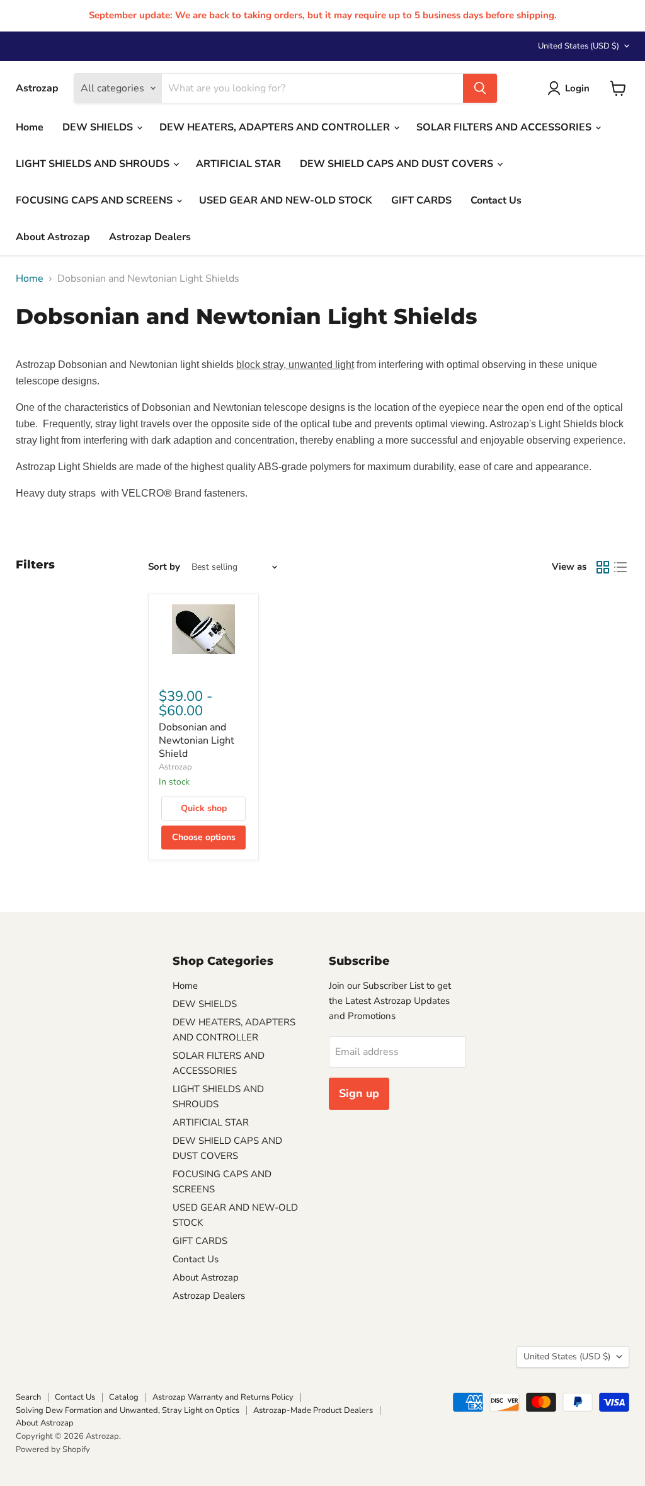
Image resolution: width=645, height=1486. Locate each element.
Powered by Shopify (53, 1449)
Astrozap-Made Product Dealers (313, 1410)
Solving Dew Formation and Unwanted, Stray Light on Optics (127, 1410)
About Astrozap (53, 237)
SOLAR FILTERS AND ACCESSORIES (505, 127)
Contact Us (496, 200)
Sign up (359, 1093)
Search (28, 1397)
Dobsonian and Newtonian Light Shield (196, 740)
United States (578, 46)
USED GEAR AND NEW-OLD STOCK (285, 200)
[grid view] (603, 567)
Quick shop (204, 808)
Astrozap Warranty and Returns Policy (223, 1397)
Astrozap (175, 767)
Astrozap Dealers (150, 237)
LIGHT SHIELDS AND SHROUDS (94, 164)
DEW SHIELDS (98, 127)
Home (29, 127)
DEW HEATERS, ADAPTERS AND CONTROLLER (275, 127)
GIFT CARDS (421, 200)
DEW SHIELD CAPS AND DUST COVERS (398, 164)
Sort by (164, 567)
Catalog (124, 1397)
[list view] (620, 567)
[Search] (480, 88)
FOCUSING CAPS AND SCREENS (95, 200)
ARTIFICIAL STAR (238, 164)
